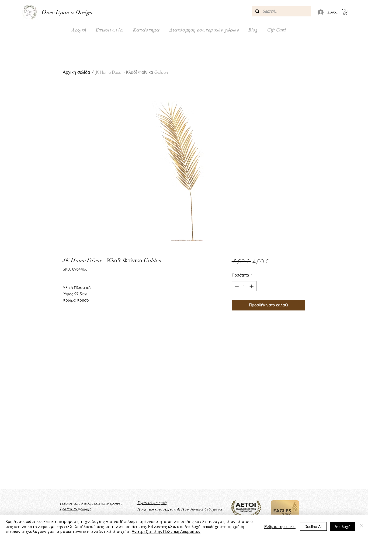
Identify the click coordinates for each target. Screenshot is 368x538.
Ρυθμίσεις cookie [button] (280, 526)
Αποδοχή (342, 526)
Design (83, 12)
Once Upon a (58, 12)
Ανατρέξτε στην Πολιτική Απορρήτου (166, 531)
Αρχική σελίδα (76, 72)
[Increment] (252, 286)
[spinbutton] (243, 286)
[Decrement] (236, 286)
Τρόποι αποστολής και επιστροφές (91, 503)
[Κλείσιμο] (361, 526)
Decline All (313, 526)
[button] (345, 12)
